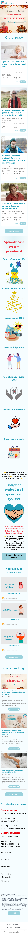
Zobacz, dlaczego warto (14, 556)
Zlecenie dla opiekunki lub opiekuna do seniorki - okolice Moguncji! (13, 205)
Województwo (6, 874)
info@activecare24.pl (16, 828)
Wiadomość (5, 881)
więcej (16, 81)
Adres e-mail (5, 867)
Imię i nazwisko (6, 852)
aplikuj (23, 81)
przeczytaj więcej (14, 709)
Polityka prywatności (13, 924)
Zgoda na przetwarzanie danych (8, 894)
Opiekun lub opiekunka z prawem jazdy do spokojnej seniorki (14, 64)
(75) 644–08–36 (11, 826)
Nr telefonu (5, 859)
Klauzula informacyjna (14, 927)
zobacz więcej (14, 231)
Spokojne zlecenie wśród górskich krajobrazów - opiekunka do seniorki (13, 112)
